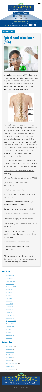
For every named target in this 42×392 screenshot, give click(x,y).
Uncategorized (10, 369)
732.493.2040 (24, 16)
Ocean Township (8, 23)
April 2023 (9, 301)
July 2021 (8, 329)
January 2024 (10, 275)
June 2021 (9, 332)
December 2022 (10, 312)
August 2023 (9, 289)
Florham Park (35, 23)
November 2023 (10, 281)
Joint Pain (9, 357)
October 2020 (10, 335)
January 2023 (10, 309)
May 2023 (9, 298)
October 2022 (10, 318)
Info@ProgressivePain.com (18, 25)
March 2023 (9, 304)
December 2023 (10, 278)
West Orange (25, 23)
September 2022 (11, 321)
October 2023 (10, 284)
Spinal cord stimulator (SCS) (19, 39)
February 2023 (10, 306)
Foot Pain (9, 355)
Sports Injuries (10, 366)
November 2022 (10, 315)
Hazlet (17, 23)
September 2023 (11, 287)
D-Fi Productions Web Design (21, 387)
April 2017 (9, 338)
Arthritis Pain (10, 346)
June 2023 (9, 295)
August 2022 (10, 323)
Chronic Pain (10, 352)
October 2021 (10, 326)
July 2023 (9, 292)
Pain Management (11, 363)
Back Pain (9, 349)
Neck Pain (9, 360)
